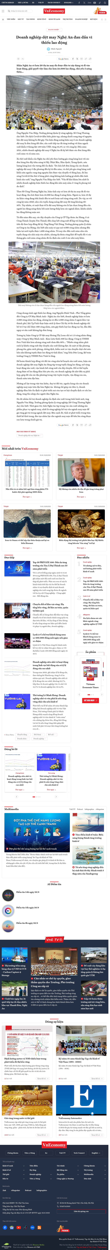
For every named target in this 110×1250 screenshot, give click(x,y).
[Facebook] (79, 2)
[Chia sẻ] (90, 59)
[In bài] (18, 59)
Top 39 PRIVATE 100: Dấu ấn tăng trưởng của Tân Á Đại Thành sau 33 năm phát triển (50, 565)
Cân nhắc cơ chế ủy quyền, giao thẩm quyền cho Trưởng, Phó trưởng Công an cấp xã (52, 982)
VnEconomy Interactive (70, 1118)
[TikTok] (100, 2)
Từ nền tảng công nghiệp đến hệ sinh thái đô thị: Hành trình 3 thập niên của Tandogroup (88, 870)
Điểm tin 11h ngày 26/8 (27, 907)
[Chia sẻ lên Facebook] (73, 59)
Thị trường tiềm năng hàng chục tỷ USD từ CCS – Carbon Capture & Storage (14, 970)
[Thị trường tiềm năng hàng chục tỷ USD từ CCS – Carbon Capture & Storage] (15, 954)
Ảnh (4, 1190)
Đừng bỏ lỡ (10, 749)
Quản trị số (86, 596)
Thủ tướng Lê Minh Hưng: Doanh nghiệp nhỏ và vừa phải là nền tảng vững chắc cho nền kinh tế (49, 698)
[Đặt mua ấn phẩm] (100, 10)
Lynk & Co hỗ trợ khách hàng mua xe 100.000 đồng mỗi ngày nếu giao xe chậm (50, 638)
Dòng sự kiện (54, 1021)
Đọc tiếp (9, 557)
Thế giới (60, 455)
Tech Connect (54, 2)
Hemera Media (38, 1244)
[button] (34, 796)
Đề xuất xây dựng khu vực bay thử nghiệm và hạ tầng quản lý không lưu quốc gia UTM (93, 970)
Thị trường (68, 19)
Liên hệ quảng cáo (81, 1211)
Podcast (80, 809)
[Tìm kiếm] (9, 11)
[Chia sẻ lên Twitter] (77, 59)
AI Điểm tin (54, 884)
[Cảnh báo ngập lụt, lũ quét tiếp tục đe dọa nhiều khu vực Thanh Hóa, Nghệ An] (15, 988)
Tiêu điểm (11, 19)
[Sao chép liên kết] (86, 59)
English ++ (68, 2)
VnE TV (41, 2)
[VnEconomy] (54, 77)
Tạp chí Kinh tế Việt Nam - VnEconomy (91, 1247)
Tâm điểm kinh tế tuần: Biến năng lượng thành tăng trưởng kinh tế (87, 837)
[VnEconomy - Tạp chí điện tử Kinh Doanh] (54, 1144)
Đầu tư (21, 19)
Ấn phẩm (90, 652)
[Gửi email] (81, 59)
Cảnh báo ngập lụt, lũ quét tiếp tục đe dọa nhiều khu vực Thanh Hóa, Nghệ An (14, 1003)
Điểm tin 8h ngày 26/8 (27, 923)
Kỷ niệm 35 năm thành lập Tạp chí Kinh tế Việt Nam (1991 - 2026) (79, 1060)
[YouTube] (94, 2)
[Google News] (105, 2)
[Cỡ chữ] (22, 59)
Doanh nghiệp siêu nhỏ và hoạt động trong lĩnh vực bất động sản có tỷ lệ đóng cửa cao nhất (50, 665)
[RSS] (39, 1227)
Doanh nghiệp (81, 19)
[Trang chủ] (3, 19)
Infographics (89, 809)
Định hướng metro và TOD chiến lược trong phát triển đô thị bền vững (25, 1060)
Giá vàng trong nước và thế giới (19, 1118)
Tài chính (30, 19)
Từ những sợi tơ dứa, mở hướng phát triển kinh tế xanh (92, 569)
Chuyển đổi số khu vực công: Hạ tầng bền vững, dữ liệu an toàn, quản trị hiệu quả (50, 607)
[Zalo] (89, 2)
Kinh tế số (41, 19)
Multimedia (11, 809)
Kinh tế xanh (54, 19)
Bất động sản (96, 19)
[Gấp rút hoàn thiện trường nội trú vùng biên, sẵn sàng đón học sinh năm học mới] (94, 988)
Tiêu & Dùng (23, 2)
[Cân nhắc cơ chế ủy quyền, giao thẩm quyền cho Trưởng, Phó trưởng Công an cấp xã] (54, 961)
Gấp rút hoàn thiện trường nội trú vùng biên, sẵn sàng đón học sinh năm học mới (93, 1003)
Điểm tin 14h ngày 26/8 (27, 892)
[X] (84, 2)
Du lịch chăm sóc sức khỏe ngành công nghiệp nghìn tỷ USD (92, 621)
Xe (33, 2)
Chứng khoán (8, 2)
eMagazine (86, 615)
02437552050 (65, 1206)
